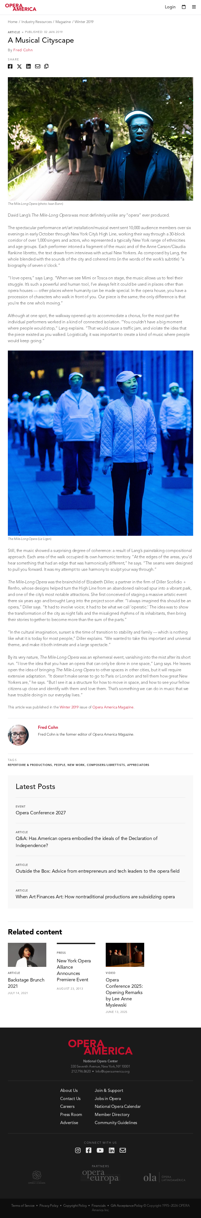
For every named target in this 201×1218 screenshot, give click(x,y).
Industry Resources (36, 22)
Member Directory (112, 1115)
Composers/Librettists (106, 765)
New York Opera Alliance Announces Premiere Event (74, 970)
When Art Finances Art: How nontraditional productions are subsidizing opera (95, 897)
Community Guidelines (116, 1123)
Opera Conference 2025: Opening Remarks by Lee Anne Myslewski (124, 993)
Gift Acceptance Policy (127, 1206)
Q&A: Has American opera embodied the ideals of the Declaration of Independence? (87, 842)
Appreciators (138, 765)
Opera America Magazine (112, 707)
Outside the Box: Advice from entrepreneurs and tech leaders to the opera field (97, 871)
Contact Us (70, 1099)
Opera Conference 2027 (41, 813)
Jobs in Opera (108, 1099)
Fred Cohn (23, 50)
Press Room (71, 1115)
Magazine (63, 22)
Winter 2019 (84, 22)
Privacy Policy (49, 1206)
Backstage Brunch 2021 (26, 983)
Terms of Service (23, 1206)
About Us (68, 1091)
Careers (67, 1107)
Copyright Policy (75, 1206)
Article (14, 32)
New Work (76, 765)
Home (13, 22)
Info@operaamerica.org (113, 1071)
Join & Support (109, 1091)
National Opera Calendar (118, 1107)
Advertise (69, 1123)
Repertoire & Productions (30, 765)
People (59, 765)
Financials (99, 1206)
